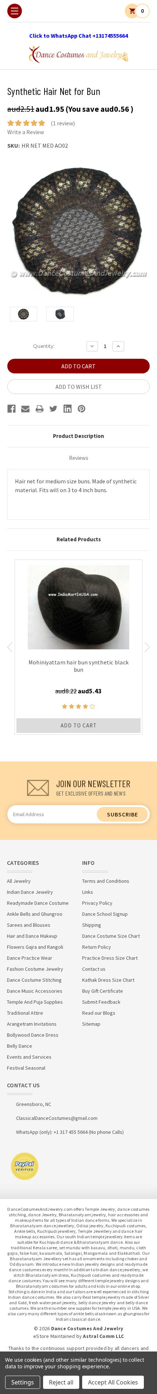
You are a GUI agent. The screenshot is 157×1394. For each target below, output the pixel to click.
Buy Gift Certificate (102, 991)
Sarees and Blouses (28, 925)
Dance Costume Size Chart (111, 936)
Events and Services (29, 1057)
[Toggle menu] (14, 11)
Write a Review (25, 132)
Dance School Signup (105, 914)
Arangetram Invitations (32, 1024)
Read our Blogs (98, 1013)
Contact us (94, 969)
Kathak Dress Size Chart (108, 980)
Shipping (91, 925)
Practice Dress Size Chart (110, 958)
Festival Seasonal (26, 1068)
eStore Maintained (54, 1336)
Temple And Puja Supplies (35, 1002)
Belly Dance (19, 1046)
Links (87, 892)
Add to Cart (79, 725)
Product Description (78, 435)
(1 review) (63, 123)
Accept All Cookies (113, 1382)
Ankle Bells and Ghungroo (34, 914)
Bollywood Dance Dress (32, 1035)
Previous (9, 647)
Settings (22, 1382)
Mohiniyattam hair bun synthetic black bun (78, 666)
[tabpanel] (78, 647)
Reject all (61, 1382)
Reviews (78, 457)
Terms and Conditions (105, 881)
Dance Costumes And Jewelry (87, 1328)
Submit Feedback (101, 1002)
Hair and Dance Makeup (32, 936)
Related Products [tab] (79, 539)
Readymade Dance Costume (38, 903)
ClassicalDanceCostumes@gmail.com (56, 1118)
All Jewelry (19, 881)
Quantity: (43, 346)
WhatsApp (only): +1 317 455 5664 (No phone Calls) (70, 1132)
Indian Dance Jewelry (30, 892)
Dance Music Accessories (34, 991)
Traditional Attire (25, 1013)
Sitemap (91, 1024)
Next (147, 647)
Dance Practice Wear (29, 958)
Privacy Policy (97, 903)
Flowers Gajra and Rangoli (35, 947)
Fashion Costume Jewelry (35, 969)
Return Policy (96, 947)
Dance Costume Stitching (34, 980)
